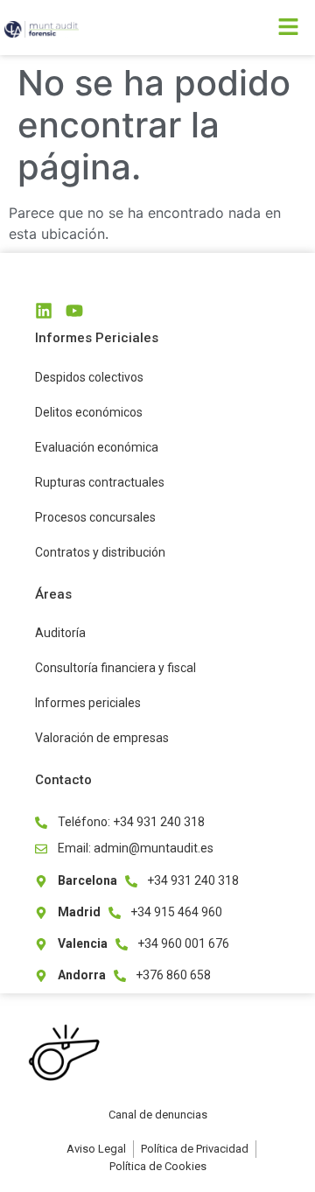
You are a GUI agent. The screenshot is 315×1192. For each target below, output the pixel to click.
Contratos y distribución (100, 552)
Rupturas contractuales (99, 482)
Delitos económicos (89, 412)
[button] (236, 27)
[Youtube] (74, 310)
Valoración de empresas (102, 738)
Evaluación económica (96, 447)
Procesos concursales (95, 517)
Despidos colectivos (89, 377)
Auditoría (60, 633)
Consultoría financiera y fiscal (115, 668)
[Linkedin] (43, 310)
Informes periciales (88, 703)
